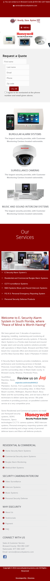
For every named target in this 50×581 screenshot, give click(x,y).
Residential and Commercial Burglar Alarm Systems (26, 278)
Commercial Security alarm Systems (20, 456)
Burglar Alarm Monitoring (15, 462)
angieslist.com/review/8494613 (26, 383)
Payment (9, 523)
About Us (9, 512)
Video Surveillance (13, 481)
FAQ (7, 529)
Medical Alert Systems (14, 468)
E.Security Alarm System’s (16, 272)
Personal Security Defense (16, 498)
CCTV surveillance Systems (16, 284)
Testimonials (10, 518)
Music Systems (11, 493)
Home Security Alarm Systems (18, 451)
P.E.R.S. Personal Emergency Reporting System (25, 294)
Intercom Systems (13, 487)
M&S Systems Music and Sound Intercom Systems (26, 288)
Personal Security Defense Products (20, 299)
